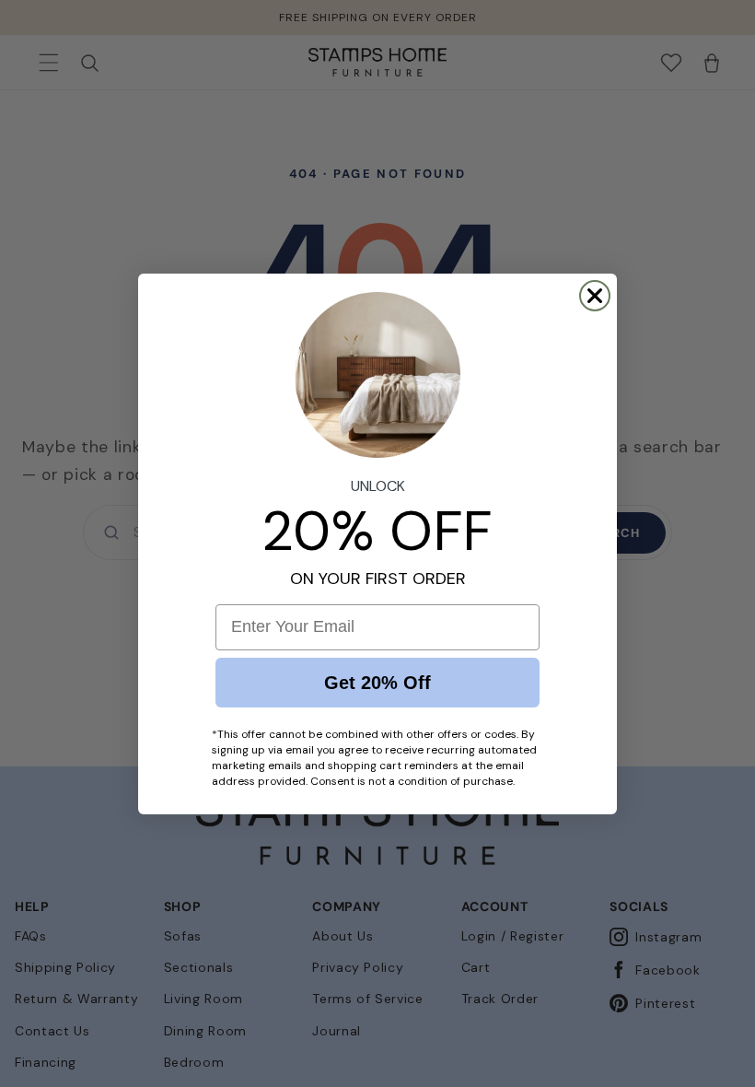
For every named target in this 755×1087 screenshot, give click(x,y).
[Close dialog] (595, 295)
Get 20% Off (377, 682)
